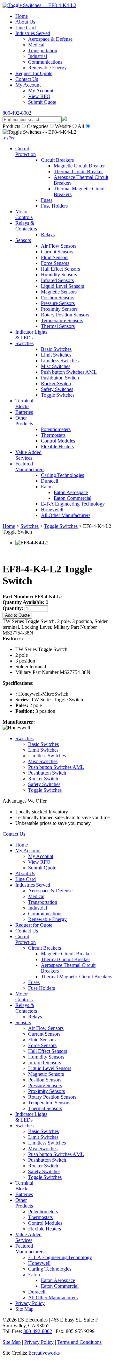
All (81, 126)
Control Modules (58, 440)
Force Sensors (55, 263)
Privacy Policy (30, 1303)
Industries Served (32, 33)
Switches (24, 343)
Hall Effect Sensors (60, 269)
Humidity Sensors (59, 274)
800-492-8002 (17, 113)
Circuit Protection (25, 151)
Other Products (24, 420)
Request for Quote (33, 73)
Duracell (49, 481)
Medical (36, 44)
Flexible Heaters (57, 446)
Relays (48, 234)
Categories (37, 126)
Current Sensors (57, 251)
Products (11, 126)
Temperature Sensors (62, 320)
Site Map (24, 1309)
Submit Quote (42, 102)
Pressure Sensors (58, 303)
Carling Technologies (62, 475)
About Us (25, 22)
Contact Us (26, 79)
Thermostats (53, 435)
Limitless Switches (60, 360)
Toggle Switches (57, 395)
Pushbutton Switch (60, 377)
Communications (45, 62)
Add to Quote (17, 615)
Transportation (42, 50)
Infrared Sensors (57, 280)
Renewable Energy (47, 67)
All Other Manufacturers (65, 515)
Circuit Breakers (57, 160)
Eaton (47, 486)
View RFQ (39, 96)
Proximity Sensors (59, 309)
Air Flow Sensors (58, 246)
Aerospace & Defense (50, 39)
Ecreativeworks (44, 1353)
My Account (28, 85)
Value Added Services (28, 455)
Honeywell (52, 509)
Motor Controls (24, 214)
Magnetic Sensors (59, 291)
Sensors (23, 240)
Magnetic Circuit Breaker (79, 165)
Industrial (37, 56)
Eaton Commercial (72, 498)
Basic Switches (56, 349)
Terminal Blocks (24, 403)
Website (63, 126)
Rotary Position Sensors (65, 314)
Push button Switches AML (69, 372)
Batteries (24, 412)
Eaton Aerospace (71, 492)
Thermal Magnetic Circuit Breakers (76, 976)
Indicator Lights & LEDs (31, 334)
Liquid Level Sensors (62, 286)
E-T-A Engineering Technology (73, 504)
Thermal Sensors (58, 326)
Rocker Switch (56, 383)
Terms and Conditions (79, 1342)
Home (21, 16)
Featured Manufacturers (29, 466)
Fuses (46, 200)
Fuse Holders (54, 206)
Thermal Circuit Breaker (78, 171)
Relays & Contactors (26, 225)
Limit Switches (56, 355)
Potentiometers (56, 429)
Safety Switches (57, 389)
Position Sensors (57, 297)
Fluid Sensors (54, 257)
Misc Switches (55, 366)
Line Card (25, 27)
